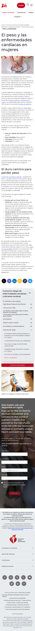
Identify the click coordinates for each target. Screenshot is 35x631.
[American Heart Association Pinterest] (24, 583)
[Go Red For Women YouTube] (29, 577)
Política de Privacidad (24, 592)
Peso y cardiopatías (9, 29)
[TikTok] (11, 583)
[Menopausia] (31, 319)
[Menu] (32, 5)
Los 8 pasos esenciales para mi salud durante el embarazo (15, 311)
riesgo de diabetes (25, 104)
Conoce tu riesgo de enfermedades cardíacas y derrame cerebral (14, 293)
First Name (5, 451)
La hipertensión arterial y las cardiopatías (17, 341)
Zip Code (4, 475)
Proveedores (26, 607)
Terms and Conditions (10, 485)
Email (3, 467)
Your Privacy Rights (17, 613)
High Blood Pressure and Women (14, 304)
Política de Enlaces (11, 605)
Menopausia (7, 319)
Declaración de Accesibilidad (17, 598)
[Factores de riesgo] (31, 329)
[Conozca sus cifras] (31, 307)
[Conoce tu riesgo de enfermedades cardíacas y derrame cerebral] (29, 294)
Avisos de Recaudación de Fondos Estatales (18, 609)
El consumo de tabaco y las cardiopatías (17, 354)
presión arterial (14, 100)
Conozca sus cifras (9, 308)
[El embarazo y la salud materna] (31, 326)
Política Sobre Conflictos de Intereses (17, 602)
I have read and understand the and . (14, 484)
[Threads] (17, 577)
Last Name (5, 459)
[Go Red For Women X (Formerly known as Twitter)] (23, 577)
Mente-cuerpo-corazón (11, 322)
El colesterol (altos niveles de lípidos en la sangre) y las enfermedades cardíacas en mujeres (17, 335)
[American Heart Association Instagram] (10, 577)
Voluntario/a (21, 12)
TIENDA (30, 12)
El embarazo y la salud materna (13, 326)
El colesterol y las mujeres (12, 301)
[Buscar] (28, 5)
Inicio (3, 25)
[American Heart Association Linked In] (17, 583)
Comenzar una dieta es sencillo (11, 177)
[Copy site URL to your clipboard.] (24, 281)
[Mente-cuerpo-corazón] (31, 322)
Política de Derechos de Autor (12, 600)
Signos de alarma (8, 12)
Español (18, 17)
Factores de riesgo (27, 27)
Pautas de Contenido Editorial (13, 607)
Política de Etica (26, 600)
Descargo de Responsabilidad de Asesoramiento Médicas (15, 595)
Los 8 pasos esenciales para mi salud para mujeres (15, 315)
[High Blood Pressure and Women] (31, 304)
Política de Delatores (23, 605)
